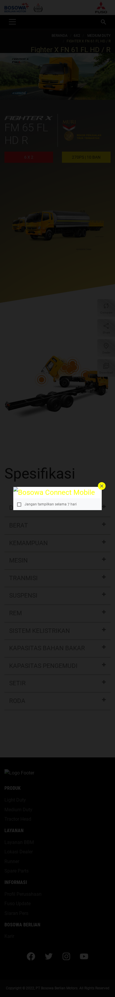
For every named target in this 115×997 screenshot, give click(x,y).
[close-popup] (102, 486)
